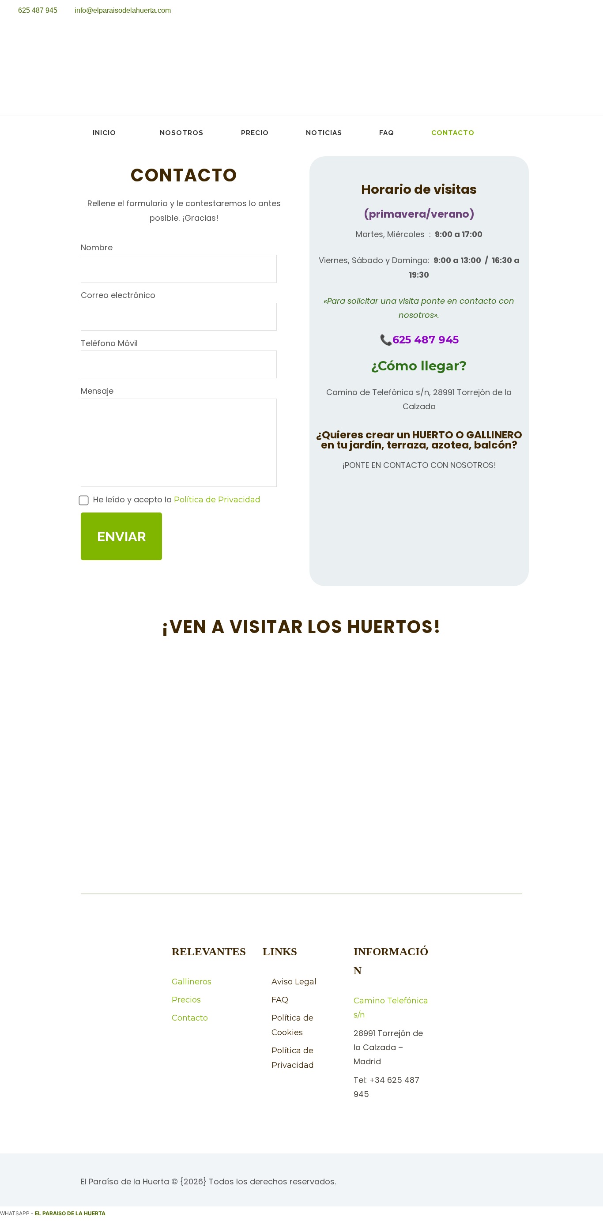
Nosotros (182, 133)
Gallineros (191, 982)
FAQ (386, 133)
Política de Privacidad (217, 500)
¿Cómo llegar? (419, 365)
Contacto (453, 133)
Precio (255, 133)
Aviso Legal (294, 982)
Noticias (324, 133)
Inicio (104, 133)
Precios (186, 1000)
